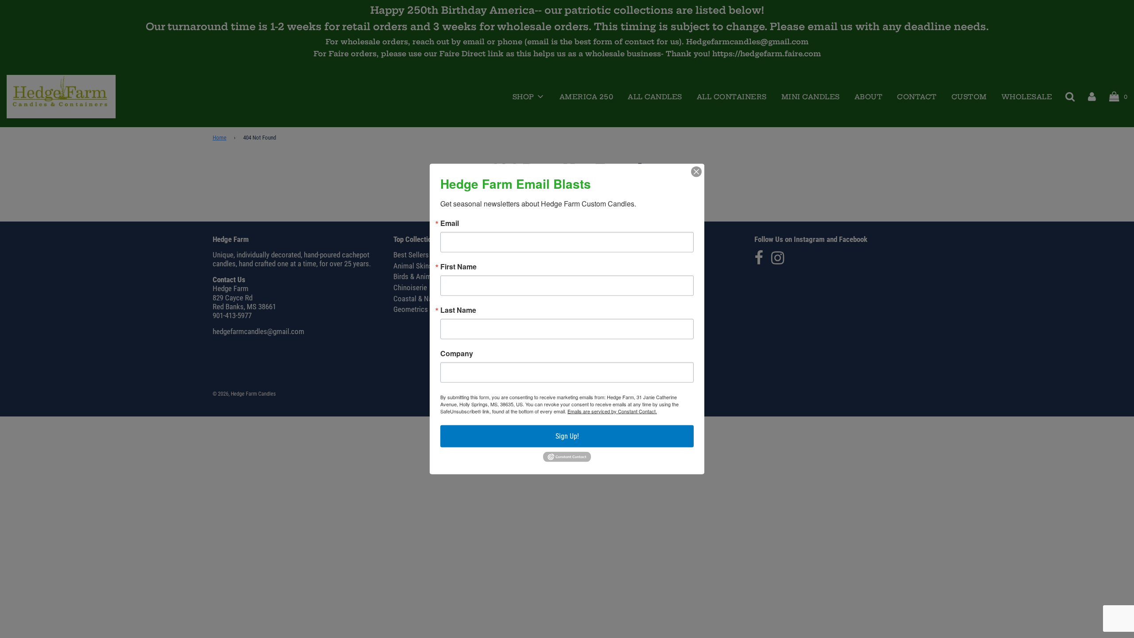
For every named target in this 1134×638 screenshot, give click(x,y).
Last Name (458, 310)
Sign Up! (567, 436)
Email (449, 223)
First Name (458, 266)
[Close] (696, 172)
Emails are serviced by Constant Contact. (612, 411)
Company (456, 353)
